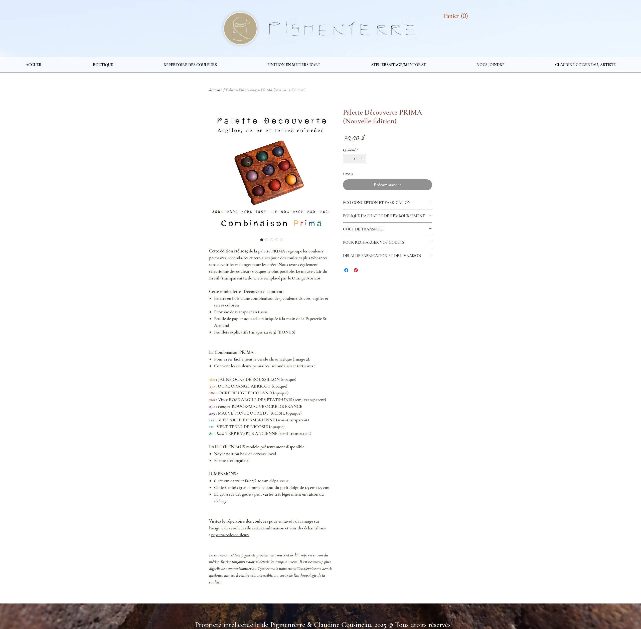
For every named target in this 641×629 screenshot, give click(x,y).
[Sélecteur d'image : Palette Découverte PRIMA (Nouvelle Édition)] (261, 239)
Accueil (215, 90)
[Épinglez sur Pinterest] (356, 270)
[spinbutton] (354, 158)
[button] (457, 16)
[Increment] (362, 158)
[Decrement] (347, 158)
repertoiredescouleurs (230, 534)
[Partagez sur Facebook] (346, 270)
